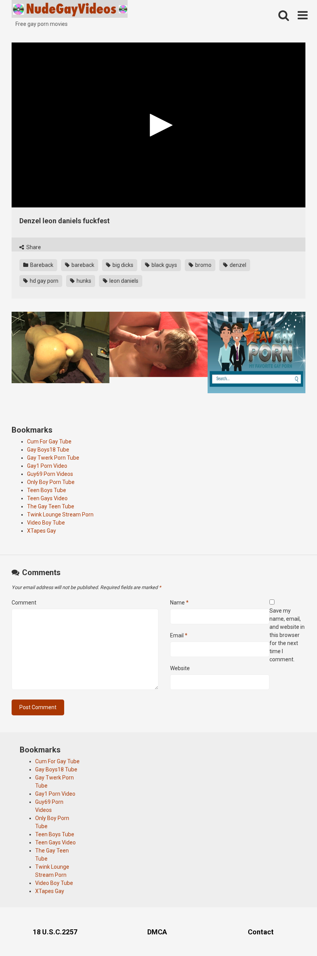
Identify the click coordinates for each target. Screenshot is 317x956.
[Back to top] (291, 933)
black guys (163, 265)
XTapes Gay (41, 531)
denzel (237, 265)
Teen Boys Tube (46, 490)
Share (33, 247)
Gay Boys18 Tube (48, 450)
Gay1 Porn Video (47, 466)
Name (179, 602)
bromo (202, 265)
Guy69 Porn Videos (50, 474)
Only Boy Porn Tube (51, 482)
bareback (82, 265)
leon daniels (123, 281)
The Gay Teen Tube (50, 506)
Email (178, 635)
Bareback (41, 265)
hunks (83, 281)
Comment (24, 602)
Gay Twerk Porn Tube (53, 458)
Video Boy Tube (46, 523)
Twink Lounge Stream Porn (60, 514)
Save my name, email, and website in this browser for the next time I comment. (287, 635)
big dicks (122, 265)
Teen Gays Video (47, 498)
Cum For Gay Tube (49, 441)
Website (180, 668)
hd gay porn (43, 281)
